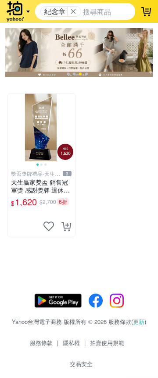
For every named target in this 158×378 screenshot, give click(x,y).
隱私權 (71, 342)
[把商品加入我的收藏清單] (48, 226)
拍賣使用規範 (107, 342)
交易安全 (81, 364)
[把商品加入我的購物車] (66, 226)
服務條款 (41, 342)
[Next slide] (69, 127)
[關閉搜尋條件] (73, 11)
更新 (138, 321)
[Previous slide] (13, 127)
